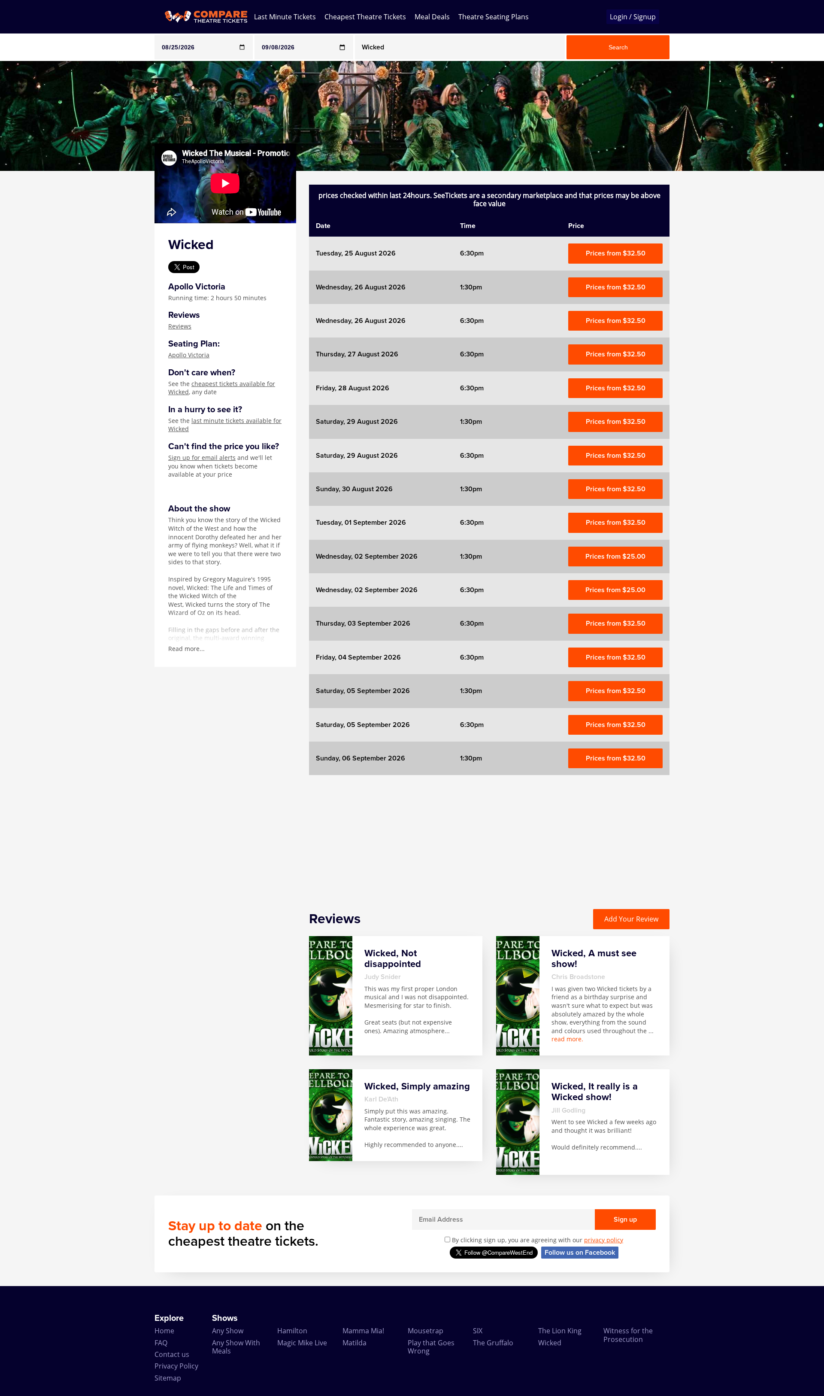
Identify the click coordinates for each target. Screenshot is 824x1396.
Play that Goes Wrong (431, 1347)
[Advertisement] (34, 300)
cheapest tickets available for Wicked (221, 388)
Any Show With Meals (236, 1347)
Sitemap (167, 1378)
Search (618, 47)
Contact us (171, 1354)
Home (164, 1330)
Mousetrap (425, 1330)
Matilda (354, 1342)
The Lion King (560, 1330)
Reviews (179, 326)
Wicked (549, 1342)
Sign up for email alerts (202, 457)
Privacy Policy (176, 1366)
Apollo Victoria (188, 355)
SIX (477, 1330)
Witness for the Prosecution (628, 1335)
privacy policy (603, 1240)
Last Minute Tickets (285, 17)
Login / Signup (633, 16)
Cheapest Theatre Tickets (365, 17)
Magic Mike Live (302, 1342)
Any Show (227, 1330)
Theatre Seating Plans (493, 17)
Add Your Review (631, 919)
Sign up (625, 1219)
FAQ (160, 1342)
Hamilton (292, 1330)
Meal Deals (432, 17)
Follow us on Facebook (580, 1252)
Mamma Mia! (363, 1330)
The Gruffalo (493, 1342)
